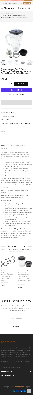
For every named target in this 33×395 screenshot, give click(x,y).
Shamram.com (19, 387)
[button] (16, 102)
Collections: (4, 123)
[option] (3, 62)
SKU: (2, 120)
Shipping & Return (18, 145)
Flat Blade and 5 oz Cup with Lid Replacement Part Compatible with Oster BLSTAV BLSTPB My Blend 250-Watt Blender (24, 276)
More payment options (16, 94)
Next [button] (31, 62)
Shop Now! (27, 3)
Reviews (4, 148)
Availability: (4, 113)
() (29, 8)
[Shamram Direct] (10, 8)
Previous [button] (1, 62)
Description (5, 145)
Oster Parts (13, 123)
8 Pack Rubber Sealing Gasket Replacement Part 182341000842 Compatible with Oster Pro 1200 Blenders (8, 275)
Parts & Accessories (23, 123)
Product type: (5, 116)
